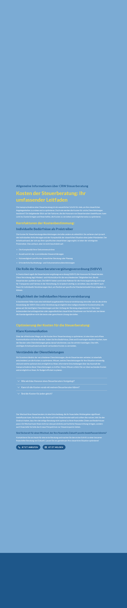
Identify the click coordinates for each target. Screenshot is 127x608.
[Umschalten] (18, 381)
